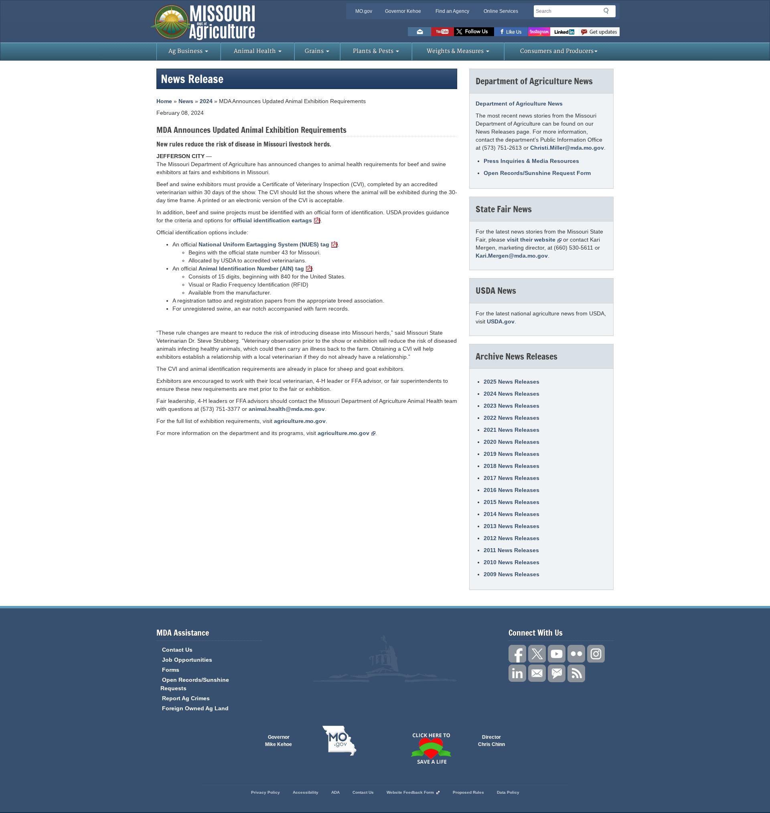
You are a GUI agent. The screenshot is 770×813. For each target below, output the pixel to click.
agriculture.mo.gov (300, 421)
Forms (170, 670)
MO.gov (363, 11)
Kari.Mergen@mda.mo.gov (512, 255)
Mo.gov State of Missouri (339, 741)
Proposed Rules (468, 792)
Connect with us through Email (537, 673)
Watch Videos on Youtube (442, 31)
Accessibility (305, 792)
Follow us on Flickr (576, 654)
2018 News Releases (511, 466)
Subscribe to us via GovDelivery (599, 31)
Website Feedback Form (410, 792)
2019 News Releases (511, 454)
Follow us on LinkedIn (517, 673)
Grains (315, 51)
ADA (335, 792)
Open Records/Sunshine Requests (194, 684)
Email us (419, 31)
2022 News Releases (511, 418)
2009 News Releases (511, 574)
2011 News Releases (511, 550)
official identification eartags (272, 220)
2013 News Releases (511, 526)
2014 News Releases (511, 514)
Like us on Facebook (511, 31)
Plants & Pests (374, 51)
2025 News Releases (511, 381)
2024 (206, 101)
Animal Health (256, 51)
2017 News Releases (511, 478)
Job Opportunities (187, 659)
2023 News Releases (511, 405)
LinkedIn (564, 31)
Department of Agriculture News (519, 103)
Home (164, 101)
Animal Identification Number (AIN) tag (251, 268)
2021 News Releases (511, 430)
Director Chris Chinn (491, 740)
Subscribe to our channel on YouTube (556, 654)
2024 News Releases (511, 393)
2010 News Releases (511, 562)
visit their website (531, 239)
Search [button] (608, 12)
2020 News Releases (511, 442)
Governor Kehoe (403, 11)
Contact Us (177, 649)
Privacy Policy (265, 792)
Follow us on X (537, 654)
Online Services (501, 11)
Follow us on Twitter (474, 31)
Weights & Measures (456, 51)
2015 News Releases (511, 502)
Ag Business (186, 51)
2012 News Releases (511, 538)
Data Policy (508, 792)
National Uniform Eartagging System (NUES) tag (264, 244)
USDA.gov (501, 321)
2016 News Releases (511, 490)
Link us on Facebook (517, 654)
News (185, 101)
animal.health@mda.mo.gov (287, 409)
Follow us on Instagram (539, 31)
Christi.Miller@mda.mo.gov (567, 147)
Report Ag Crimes (186, 698)
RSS (576, 673)
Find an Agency (452, 11)
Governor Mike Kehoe (278, 740)
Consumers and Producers (557, 51)
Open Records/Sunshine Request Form (537, 173)
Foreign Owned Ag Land (195, 708)
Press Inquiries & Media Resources (531, 161)
